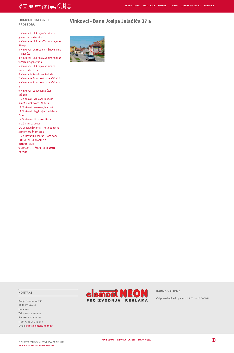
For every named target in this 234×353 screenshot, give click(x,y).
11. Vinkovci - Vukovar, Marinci (36, 107)
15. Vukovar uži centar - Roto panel (38, 135)
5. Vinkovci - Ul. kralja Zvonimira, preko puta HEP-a (37, 68)
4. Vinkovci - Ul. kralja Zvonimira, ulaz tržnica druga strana (40, 60)
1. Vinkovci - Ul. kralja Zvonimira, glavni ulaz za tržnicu (37, 35)
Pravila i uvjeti (126, 339)
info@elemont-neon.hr (39, 325)
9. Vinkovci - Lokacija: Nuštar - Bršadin (36, 92)
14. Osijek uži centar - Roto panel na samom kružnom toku (39, 129)
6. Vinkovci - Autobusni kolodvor (37, 74)
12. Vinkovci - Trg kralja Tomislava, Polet (38, 113)
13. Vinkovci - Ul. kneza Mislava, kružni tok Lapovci (36, 121)
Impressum (107, 339)
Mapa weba (144, 339)
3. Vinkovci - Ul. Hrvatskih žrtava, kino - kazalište (40, 51)
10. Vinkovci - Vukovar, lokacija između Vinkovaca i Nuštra (36, 101)
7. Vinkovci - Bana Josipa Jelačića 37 (39, 78)
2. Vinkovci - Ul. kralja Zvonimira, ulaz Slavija (40, 43)
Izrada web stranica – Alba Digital (36, 345)
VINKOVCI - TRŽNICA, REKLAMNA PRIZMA (37, 150)
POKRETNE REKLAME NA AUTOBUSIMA (32, 142)
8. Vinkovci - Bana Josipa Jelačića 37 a (39, 84)
